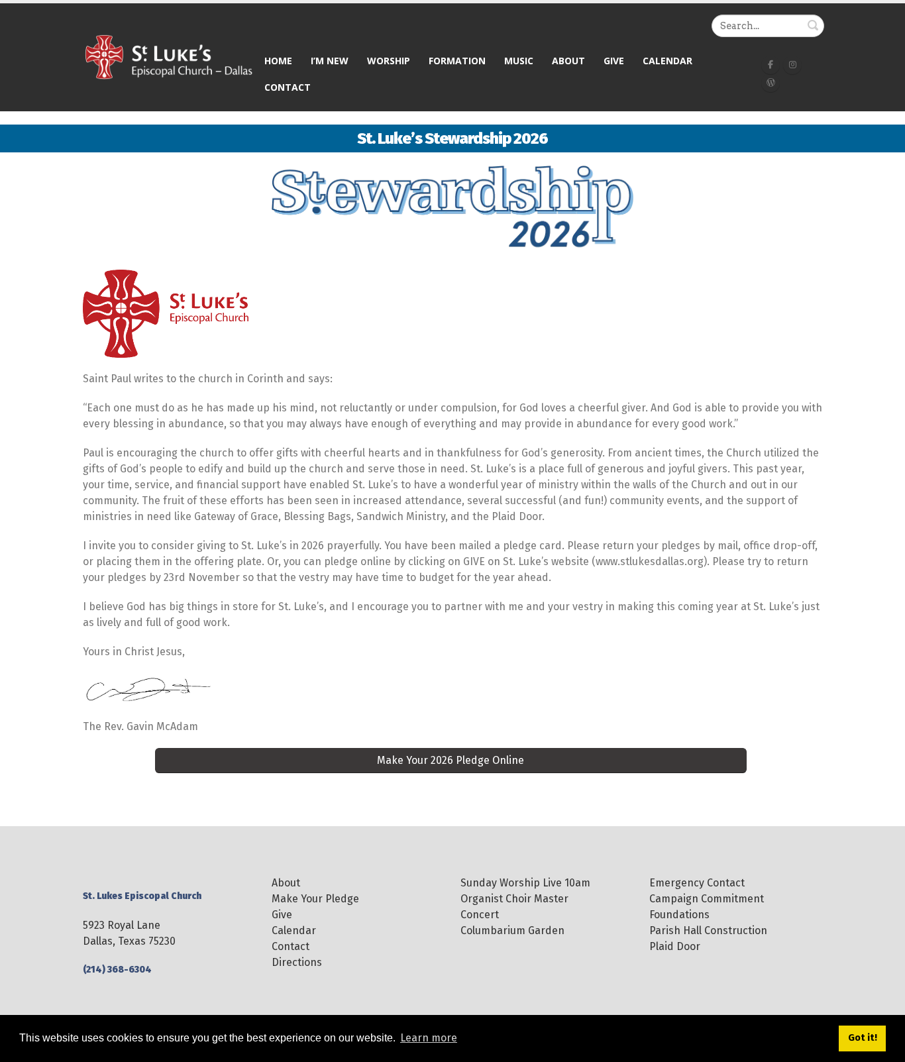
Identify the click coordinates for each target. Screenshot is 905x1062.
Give (614, 60)
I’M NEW (329, 60)
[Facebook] (770, 65)
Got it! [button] (862, 1037)
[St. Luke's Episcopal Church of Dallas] (168, 56)
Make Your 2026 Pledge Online (450, 760)
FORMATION (457, 60)
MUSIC (518, 60)
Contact (287, 87)
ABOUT (568, 60)
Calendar (667, 60)
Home (278, 60)
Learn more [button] (428, 1038)
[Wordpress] (770, 83)
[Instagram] (792, 65)
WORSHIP (388, 60)
